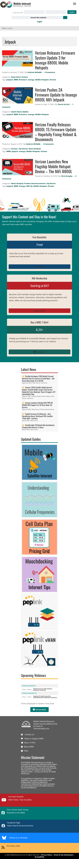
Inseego (31, 80)
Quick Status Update (19, 112)
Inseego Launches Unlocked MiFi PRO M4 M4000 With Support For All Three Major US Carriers (37, 405)
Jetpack (9, 80)
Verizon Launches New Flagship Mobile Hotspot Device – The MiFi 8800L (53, 166)
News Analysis (35, 149)
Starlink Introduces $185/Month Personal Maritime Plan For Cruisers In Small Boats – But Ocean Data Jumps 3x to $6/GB (38, 378)
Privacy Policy (46, 855)
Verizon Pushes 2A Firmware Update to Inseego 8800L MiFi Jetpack (56, 95)
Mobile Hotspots (42, 80)
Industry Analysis (37, 396)
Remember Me (18, 13)
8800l (16, 80)
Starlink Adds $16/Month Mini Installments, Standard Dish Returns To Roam (38, 426)
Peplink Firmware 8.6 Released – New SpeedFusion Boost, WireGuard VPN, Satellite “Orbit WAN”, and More (37, 416)
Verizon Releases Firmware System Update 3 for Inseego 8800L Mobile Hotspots (55, 60)
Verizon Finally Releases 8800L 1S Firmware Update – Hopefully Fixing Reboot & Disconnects (56, 131)
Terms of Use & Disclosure (63, 855)
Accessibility (39, 857)
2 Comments (48, 144)
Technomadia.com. (41, 728)
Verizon (24, 77)
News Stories (36, 383)
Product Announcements (34, 183)
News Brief (16, 77)
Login (39, 21)
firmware (23, 80)
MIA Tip (29, 186)
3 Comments (50, 72)
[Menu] (74, 4)
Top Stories (23, 149)
